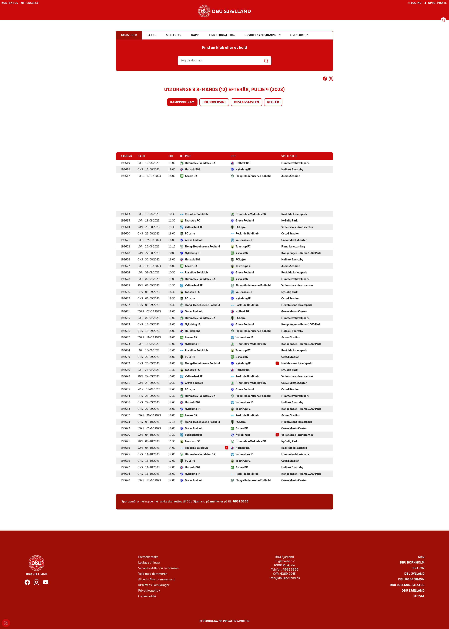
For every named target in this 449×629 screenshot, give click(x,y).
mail (213, 501)
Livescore (297, 35)
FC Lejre (241, 227)
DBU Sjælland (413, 590)
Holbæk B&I (243, 163)
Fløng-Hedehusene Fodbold (253, 176)
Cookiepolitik (147, 596)
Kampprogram (182, 102)
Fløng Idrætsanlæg (293, 247)
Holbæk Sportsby (292, 169)
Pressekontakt (148, 557)
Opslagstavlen (246, 102)
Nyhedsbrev (30, 3)
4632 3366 (240, 501)
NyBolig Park (289, 221)
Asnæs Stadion (290, 176)
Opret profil (437, 3)
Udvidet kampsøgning (260, 35)
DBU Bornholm (412, 562)
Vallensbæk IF (194, 227)
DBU (421, 557)
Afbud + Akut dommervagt (156, 579)
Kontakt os (9, 3)
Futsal (418, 596)
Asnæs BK (191, 176)
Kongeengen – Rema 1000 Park (301, 253)
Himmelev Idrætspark (295, 163)
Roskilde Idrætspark (294, 214)
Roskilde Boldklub (196, 214)
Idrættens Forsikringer (153, 585)
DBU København (411, 579)
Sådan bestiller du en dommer (159, 568)
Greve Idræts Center (294, 240)
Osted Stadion (290, 234)
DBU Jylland (414, 573)
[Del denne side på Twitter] (331, 79)
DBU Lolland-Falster (407, 585)
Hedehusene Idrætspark (296, 305)
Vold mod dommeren (152, 573)
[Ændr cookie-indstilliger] (6, 623)
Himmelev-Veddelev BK (200, 163)
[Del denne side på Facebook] (325, 79)
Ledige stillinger (149, 562)
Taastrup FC (192, 221)
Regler (273, 102)
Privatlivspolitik (149, 590)
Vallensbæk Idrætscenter (297, 227)
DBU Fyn (417, 568)
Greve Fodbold (245, 221)
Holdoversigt (214, 102)
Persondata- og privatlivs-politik (224, 621)
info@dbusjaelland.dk (285, 578)
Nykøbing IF (243, 169)
